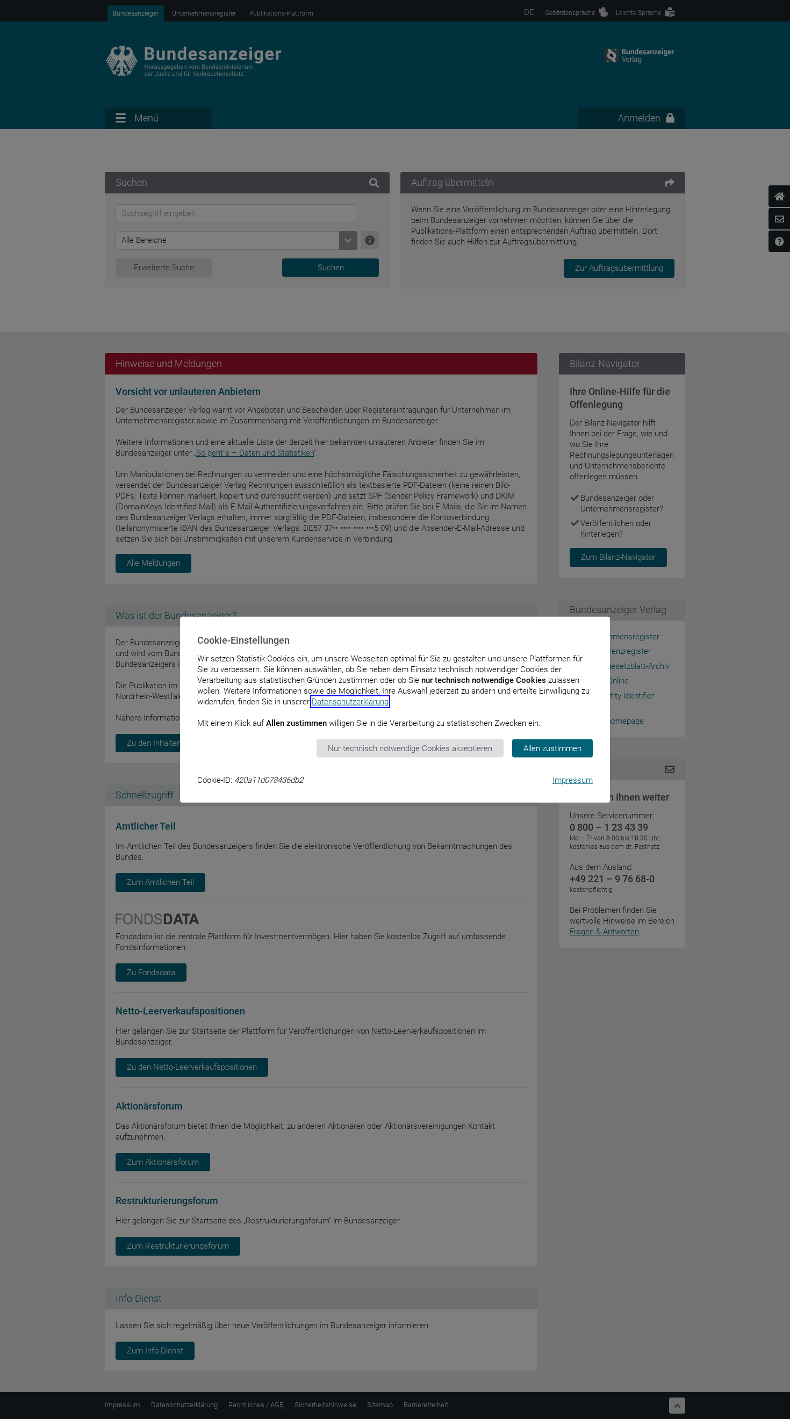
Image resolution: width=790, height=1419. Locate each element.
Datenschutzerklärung (350, 701)
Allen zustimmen (552, 748)
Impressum (572, 780)
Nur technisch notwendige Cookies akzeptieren (410, 748)
